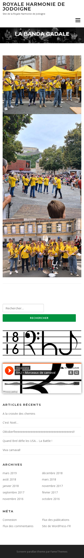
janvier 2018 (11, 486)
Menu (77, 20)
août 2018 (9, 479)
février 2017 (50, 492)
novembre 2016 (13, 499)
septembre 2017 (13, 492)
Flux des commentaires (18, 526)
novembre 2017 (52, 486)
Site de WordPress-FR (56, 526)
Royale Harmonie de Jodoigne (34, 6)
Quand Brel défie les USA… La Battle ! (27, 441)
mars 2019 (10, 473)
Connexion (10, 520)
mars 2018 (49, 479)
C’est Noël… (10, 422)
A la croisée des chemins (19, 414)
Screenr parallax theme (31, 551)
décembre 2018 (52, 473)
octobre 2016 (51, 499)
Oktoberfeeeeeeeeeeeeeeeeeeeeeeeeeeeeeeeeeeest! (39, 432)
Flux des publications (55, 520)
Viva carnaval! (11, 450)
